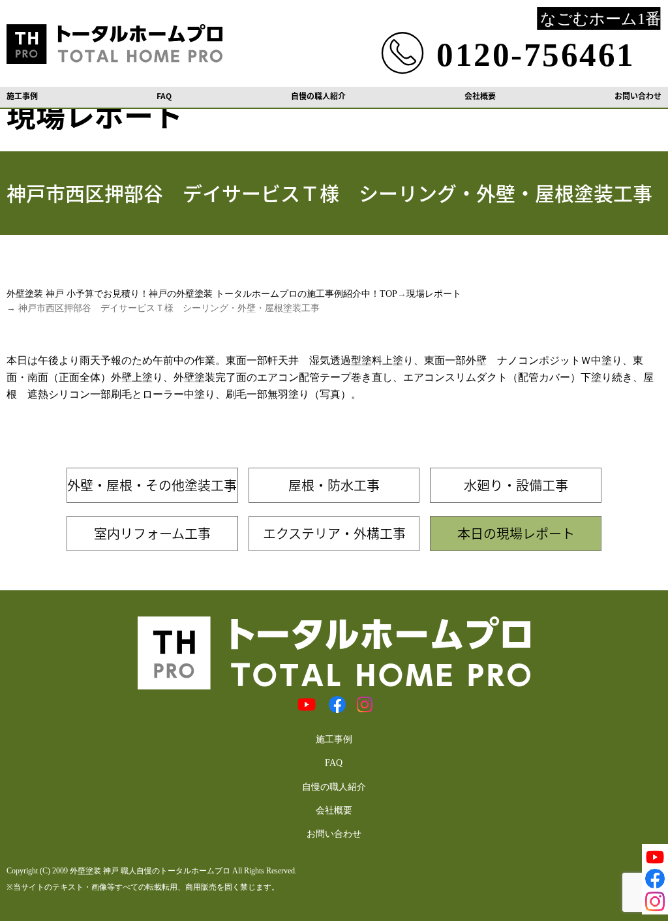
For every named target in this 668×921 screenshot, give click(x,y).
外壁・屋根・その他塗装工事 (152, 485)
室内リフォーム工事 (152, 533)
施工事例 (22, 96)
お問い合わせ (638, 96)
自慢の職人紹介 (318, 96)
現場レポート (433, 294)
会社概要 (480, 96)
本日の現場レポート (516, 533)
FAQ (164, 96)
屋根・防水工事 (334, 485)
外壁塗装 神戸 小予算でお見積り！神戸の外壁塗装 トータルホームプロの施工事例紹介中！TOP (202, 294)
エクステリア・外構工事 (334, 533)
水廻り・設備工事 (516, 485)
